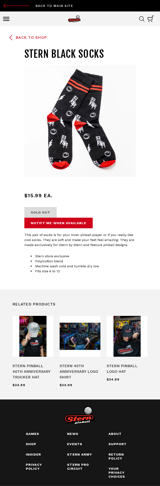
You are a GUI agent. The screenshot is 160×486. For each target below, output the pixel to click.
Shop (31, 444)
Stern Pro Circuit (78, 467)
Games (32, 434)
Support (118, 444)
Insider (33, 454)
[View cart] (151, 19)
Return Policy (116, 456)
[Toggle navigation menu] (6, 19)
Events (74, 444)
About (115, 434)
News (72, 434)
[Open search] (143, 18)
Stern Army (79, 454)
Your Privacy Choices (117, 472)
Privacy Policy (34, 467)
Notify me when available (58, 223)
